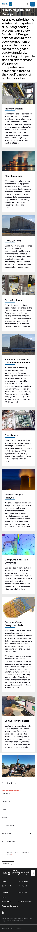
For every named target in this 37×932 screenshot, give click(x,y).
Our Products (7, 886)
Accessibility (6, 901)
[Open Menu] (32, 4)
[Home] (7, 4)
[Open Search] (26, 4)
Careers (5, 892)
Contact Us (22, 892)
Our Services (23, 881)
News (4, 897)
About (4, 881)
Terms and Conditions (10, 906)
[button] (32, 4)
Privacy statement (25, 901)
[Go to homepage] (6, 873)
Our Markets (23, 886)
